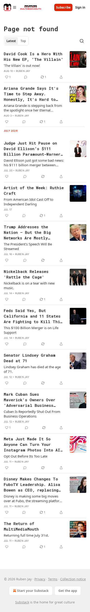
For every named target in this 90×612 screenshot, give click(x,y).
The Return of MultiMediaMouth (21, 526)
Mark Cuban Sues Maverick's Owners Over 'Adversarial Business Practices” (29, 400)
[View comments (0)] (26, 77)
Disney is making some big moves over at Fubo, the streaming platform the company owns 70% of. (33, 498)
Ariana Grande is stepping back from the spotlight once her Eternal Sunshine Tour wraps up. (33, 107)
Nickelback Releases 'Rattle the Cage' (26, 274)
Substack (22, 602)
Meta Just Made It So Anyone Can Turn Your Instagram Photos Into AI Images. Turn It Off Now (32, 444)
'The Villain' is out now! (22, 65)
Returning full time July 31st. (26, 535)
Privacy (39, 579)
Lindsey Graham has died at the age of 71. (32, 369)
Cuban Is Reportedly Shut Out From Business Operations (32, 413)
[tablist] (16, 41)
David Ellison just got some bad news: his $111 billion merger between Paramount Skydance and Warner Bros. (34, 162)
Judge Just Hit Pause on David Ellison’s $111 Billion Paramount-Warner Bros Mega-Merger (32, 148)
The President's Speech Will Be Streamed (28, 246)
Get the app (67, 590)
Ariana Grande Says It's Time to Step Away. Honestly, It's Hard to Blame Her (31, 94)
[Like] (7, 121)
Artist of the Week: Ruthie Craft (34, 190)
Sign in (80, 7)
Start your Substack (33, 590)
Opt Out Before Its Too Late (25, 456)
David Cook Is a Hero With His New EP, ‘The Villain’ (33, 56)
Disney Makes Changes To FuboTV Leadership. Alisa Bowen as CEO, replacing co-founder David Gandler (32, 484)
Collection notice (73, 579)
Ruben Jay (23, 71)
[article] (45, 65)
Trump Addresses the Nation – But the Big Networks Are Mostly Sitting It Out (27, 232)
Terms (52, 579)
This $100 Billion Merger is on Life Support (31, 330)
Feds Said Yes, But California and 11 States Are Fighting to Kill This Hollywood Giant (33, 316)
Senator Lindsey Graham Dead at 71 (29, 357)
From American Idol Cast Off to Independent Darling (28, 201)
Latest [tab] (11, 41)
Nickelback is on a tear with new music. (29, 285)
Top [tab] (23, 41)
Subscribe (63, 7)
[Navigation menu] (10, 7)
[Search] (81, 41)
